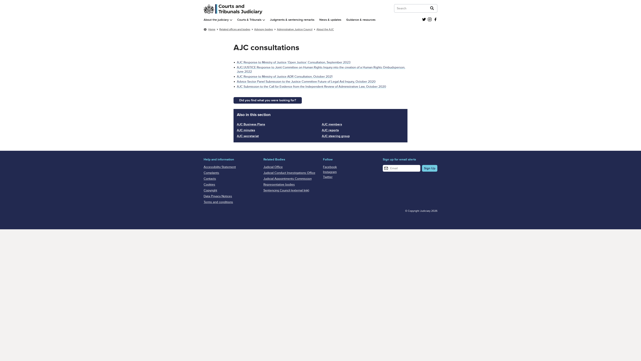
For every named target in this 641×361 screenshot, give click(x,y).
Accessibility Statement (220, 167)
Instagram (330, 172)
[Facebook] (435, 19)
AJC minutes (246, 130)
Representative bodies (279, 185)
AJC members (332, 124)
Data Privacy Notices (218, 196)
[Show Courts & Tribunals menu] (264, 20)
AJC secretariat (248, 136)
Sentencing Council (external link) (286, 190)
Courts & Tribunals (249, 20)
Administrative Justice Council (294, 29)
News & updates (330, 20)
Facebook (330, 167)
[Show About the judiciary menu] (231, 20)
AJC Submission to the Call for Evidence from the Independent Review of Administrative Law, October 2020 (311, 87)
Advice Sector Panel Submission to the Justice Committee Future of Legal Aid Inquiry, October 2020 (306, 82)
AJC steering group (336, 136)
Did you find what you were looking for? (267, 100)
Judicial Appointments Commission (287, 179)
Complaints (211, 173)
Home (211, 29)
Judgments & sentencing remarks (292, 20)
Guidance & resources (360, 20)
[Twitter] (424, 19)
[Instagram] (430, 19)
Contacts (210, 179)
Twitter (328, 177)
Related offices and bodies (234, 29)
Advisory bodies (263, 29)
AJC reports (330, 130)
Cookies (209, 185)
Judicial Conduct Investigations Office (289, 173)
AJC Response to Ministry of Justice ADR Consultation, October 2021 (284, 77)
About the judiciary (216, 20)
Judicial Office (273, 167)
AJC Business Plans (251, 124)
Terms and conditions (218, 202)
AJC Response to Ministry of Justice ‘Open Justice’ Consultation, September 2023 (294, 62)
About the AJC (325, 29)
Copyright (210, 190)
